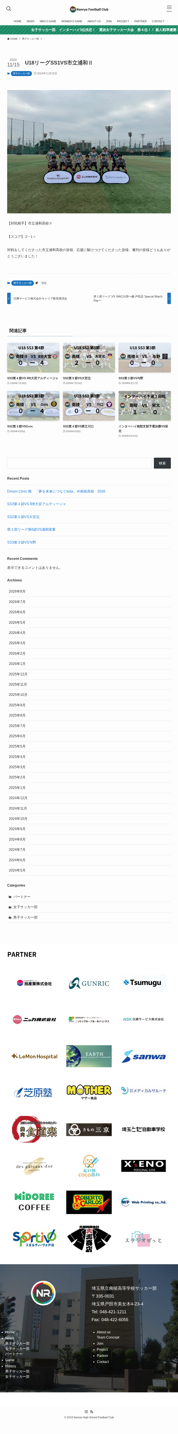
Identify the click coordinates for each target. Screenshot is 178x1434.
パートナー (22, 897)
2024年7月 (17, 849)
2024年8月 (17, 839)
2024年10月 (18, 819)
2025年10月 (18, 695)
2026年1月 (17, 664)
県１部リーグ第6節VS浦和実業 (31, 529)
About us (103, 1332)
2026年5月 (17, 622)
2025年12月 (18, 674)
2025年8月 (17, 715)
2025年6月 (17, 736)
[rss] (92, 1412)
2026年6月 (17, 612)
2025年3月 (17, 767)
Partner (102, 1356)
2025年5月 (17, 746)
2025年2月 (17, 777)
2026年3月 (17, 643)
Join (100, 1343)
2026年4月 (17, 633)
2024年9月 (17, 829)
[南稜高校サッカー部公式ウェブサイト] (89, 8)
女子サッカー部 (25, 907)
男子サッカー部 (21, 73)
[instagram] (86, 1412)
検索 (162, 463)
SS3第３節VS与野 (21, 542)
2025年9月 (17, 705)
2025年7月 (17, 726)
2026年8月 (17, 591)
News (9, 1338)
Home (10, 1332)
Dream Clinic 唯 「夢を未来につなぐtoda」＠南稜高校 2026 (56, 491)
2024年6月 (17, 860)
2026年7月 (17, 602)
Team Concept (108, 1337)
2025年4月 (17, 757)
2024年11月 (18, 808)
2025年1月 (17, 788)
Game (10, 1360)
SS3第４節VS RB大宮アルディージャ (36, 504)
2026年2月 (17, 653)
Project (102, 1349)
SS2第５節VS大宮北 (23, 517)
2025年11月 (18, 684)
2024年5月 (17, 870)
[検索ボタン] (8, 8)
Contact (103, 1362)
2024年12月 (18, 798)
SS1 (43, 283)
